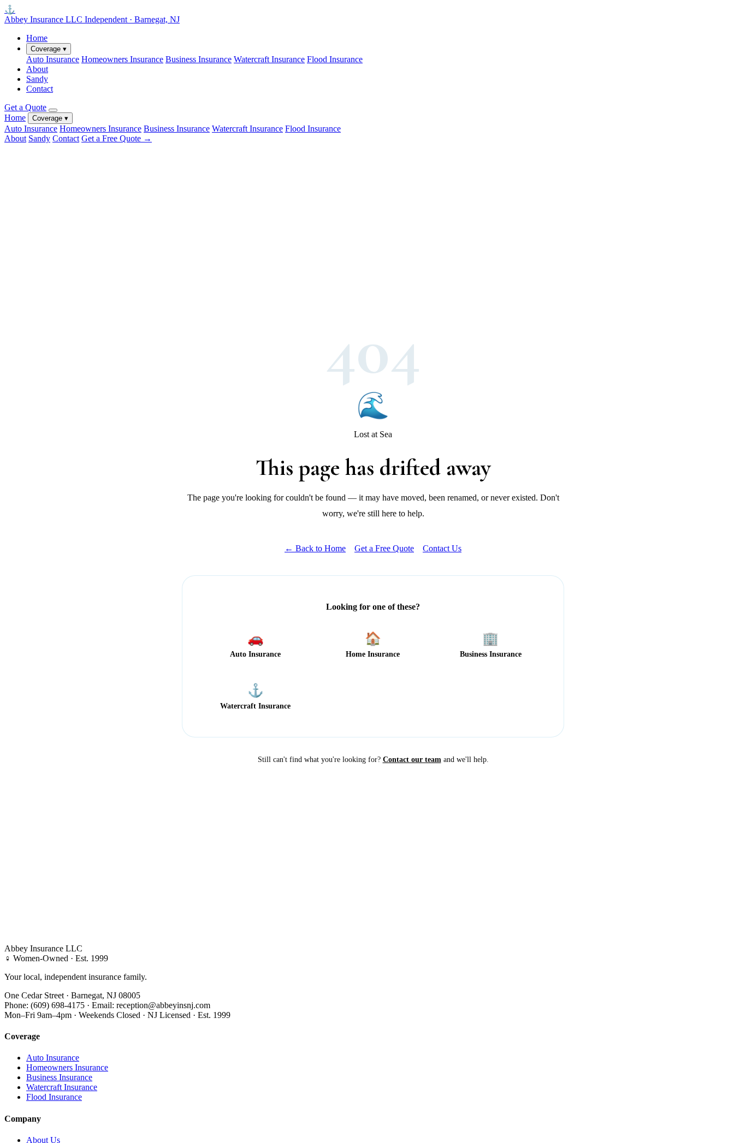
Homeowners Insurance (122, 59)
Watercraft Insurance (269, 59)
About (37, 69)
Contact (39, 88)
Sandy (37, 79)
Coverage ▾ (50, 118)
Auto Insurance (52, 59)
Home (37, 38)
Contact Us (442, 548)
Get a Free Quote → (116, 138)
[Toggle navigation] (53, 110)
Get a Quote (25, 107)
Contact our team (412, 759)
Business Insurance (198, 59)
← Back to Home (315, 548)
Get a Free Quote (384, 548)
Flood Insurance (335, 59)
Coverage (49, 49)
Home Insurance (373, 645)
